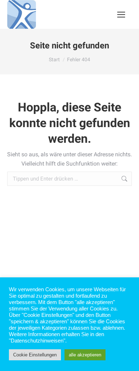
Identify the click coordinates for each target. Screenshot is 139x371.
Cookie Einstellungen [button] (35, 354)
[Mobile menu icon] (121, 14)
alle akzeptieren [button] (85, 354)
